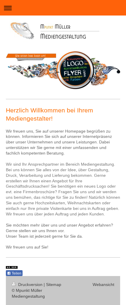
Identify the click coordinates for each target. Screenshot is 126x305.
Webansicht (103, 284)
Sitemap (53, 284)
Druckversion (30, 284)
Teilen (16, 273)
